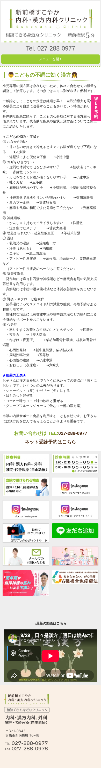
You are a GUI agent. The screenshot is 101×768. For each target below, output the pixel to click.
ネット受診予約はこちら (50, 441)
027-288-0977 (72, 433)
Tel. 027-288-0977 (50, 48)
